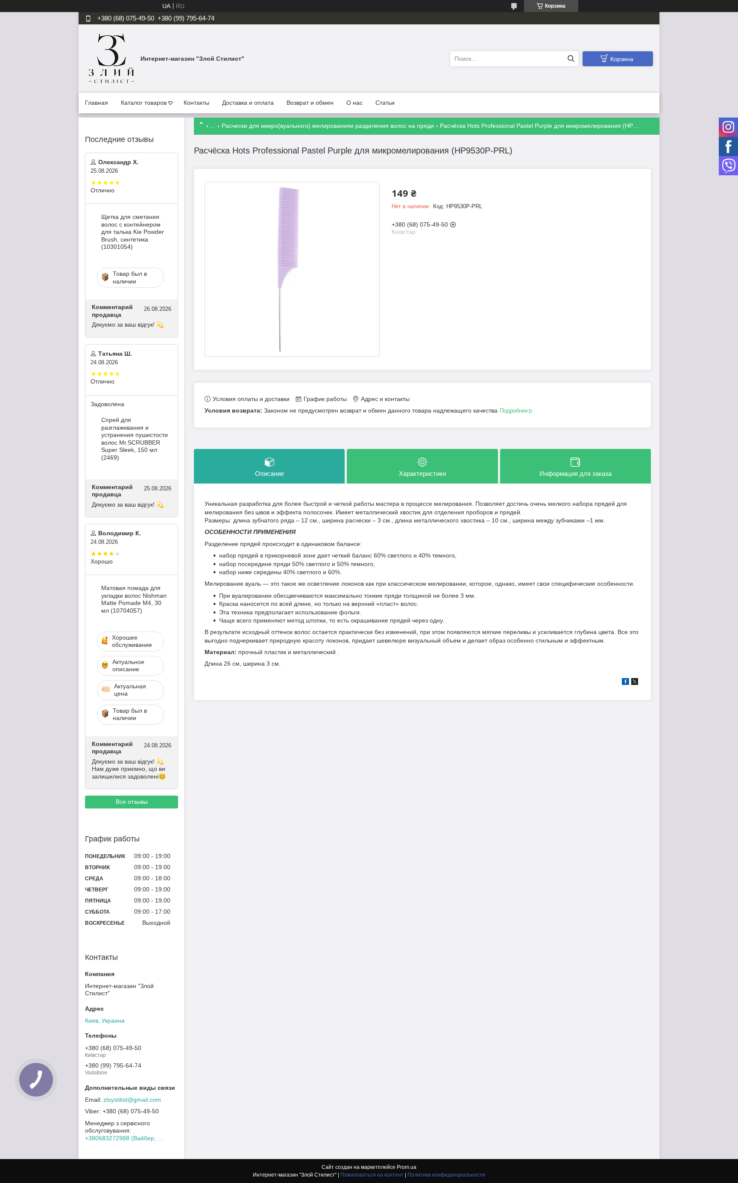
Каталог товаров (144, 102)
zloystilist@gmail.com (132, 1099)
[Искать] (570, 58)
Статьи (385, 102)
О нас (354, 102)
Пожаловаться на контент (372, 1175)
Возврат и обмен (310, 102)
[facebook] (625, 682)
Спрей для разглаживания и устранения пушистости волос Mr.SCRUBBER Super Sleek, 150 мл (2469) (134, 438)
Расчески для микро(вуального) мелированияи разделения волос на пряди (328, 125)
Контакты (196, 102)
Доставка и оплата (248, 102)
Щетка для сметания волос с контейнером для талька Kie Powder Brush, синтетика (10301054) (132, 231)
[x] (634, 682)
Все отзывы (132, 801)
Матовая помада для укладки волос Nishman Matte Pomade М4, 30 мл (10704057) (134, 599)
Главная (96, 102)
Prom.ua (406, 1167)
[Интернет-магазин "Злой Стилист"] (110, 58)
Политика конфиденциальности (446, 1175)
